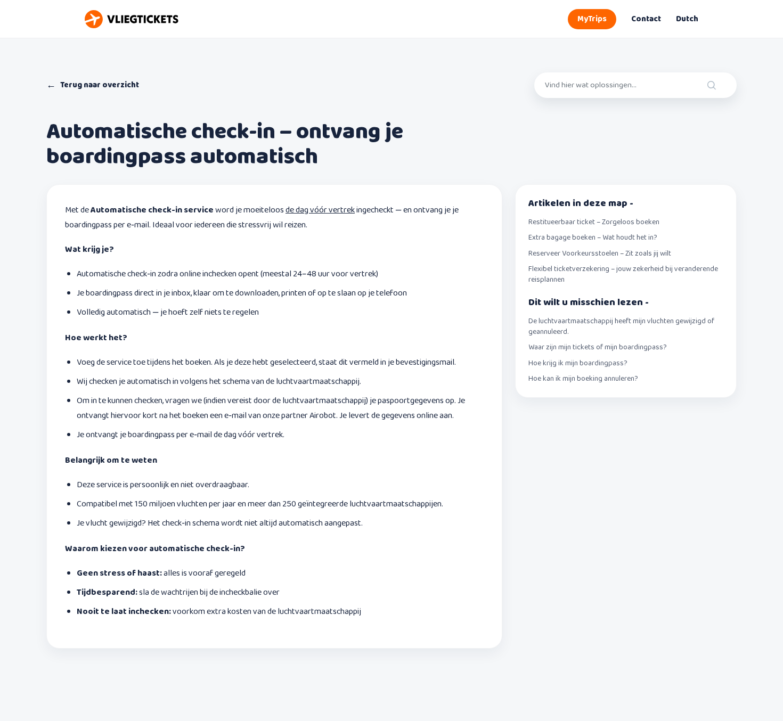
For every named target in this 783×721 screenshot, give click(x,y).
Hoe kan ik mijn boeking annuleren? (583, 379)
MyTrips (592, 19)
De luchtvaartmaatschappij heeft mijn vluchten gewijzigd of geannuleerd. (621, 326)
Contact (646, 19)
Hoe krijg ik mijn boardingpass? (577, 363)
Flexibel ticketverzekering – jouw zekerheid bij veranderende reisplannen (623, 274)
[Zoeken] (721, 85)
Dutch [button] (687, 19)
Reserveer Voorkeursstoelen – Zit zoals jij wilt (599, 254)
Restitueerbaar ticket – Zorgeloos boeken (593, 222)
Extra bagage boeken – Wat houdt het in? (592, 238)
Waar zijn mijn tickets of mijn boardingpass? (597, 347)
